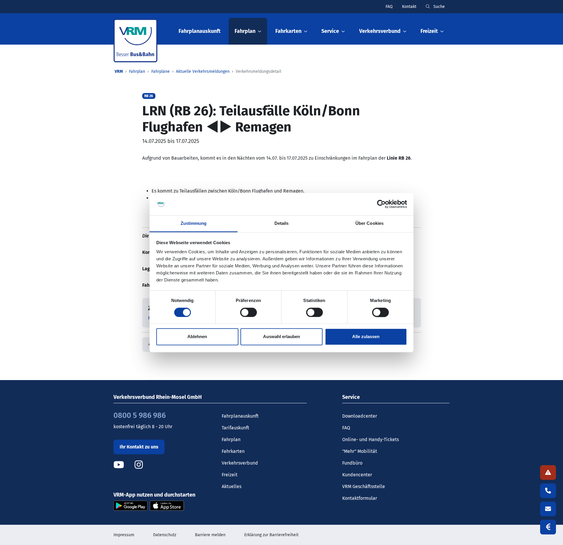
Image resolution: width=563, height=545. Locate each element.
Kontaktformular (359, 498)
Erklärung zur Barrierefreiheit (271, 534)
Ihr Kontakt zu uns (139, 447)
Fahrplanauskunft (200, 31)
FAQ (389, 6)
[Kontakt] (548, 509)
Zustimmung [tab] (194, 223)
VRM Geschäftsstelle (363, 486)
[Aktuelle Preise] (548, 527)
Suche (438, 6)
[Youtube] (123, 465)
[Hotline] (548, 490)
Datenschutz (164, 534)
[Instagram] (139, 465)
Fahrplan (137, 71)
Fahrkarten (233, 451)
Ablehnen (197, 336)
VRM (119, 71)
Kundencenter (357, 474)
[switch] (248, 312)
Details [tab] (281, 223)
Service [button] (330, 31)
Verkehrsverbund (240, 463)
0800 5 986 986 (139, 415)
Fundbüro (352, 463)
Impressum (123, 534)
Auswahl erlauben (281, 336)
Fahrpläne (160, 71)
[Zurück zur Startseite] (135, 41)
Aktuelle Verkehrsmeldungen (203, 71)
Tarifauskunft (235, 428)
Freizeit (230, 474)
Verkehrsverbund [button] (380, 31)
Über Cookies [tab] (369, 223)
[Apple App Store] (167, 505)
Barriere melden (210, 534)
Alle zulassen (365, 336)
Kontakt (409, 6)
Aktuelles (231, 486)
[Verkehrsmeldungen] (548, 472)
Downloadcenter (359, 416)
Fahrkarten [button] (288, 31)
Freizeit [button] (429, 31)
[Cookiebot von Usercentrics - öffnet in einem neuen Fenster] (381, 204)
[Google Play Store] (130, 505)
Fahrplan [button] (245, 31)
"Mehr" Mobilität (359, 451)
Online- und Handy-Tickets (370, 439)
